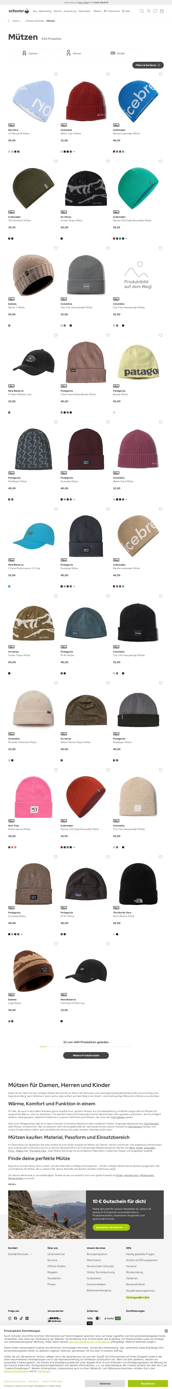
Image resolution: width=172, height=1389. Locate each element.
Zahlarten (132, 1278)
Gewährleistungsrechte (140, 1290)
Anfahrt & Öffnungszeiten (142, 1260)
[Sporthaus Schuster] (19, 11)
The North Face (37, 1150)
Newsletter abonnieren (109, 1227)
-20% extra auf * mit (86, 2)
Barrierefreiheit (135, 1284)
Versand (131, 1266)
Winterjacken (147, 1175)
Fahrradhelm (118, 1117)
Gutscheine (94, 1278)
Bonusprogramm (97, 1254)
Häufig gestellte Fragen (140, 1254)
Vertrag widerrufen (137, 1297)
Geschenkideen (96, 1284)
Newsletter (54, 1278)
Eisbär (139, 1147)
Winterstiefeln (16, 1178)
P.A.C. (11, 1150)
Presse (52, 1284)
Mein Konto (94, 1260)
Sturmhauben (151, 1123)
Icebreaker (149, 1147)
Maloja (19, 1150)
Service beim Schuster (100, 1266)
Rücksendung (134, 1272)
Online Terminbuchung (101, 1272)
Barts (132, 1147)
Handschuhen (131, 1175)
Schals (119, 1175)
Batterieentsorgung (99, 1290)
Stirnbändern (135, 1126)
